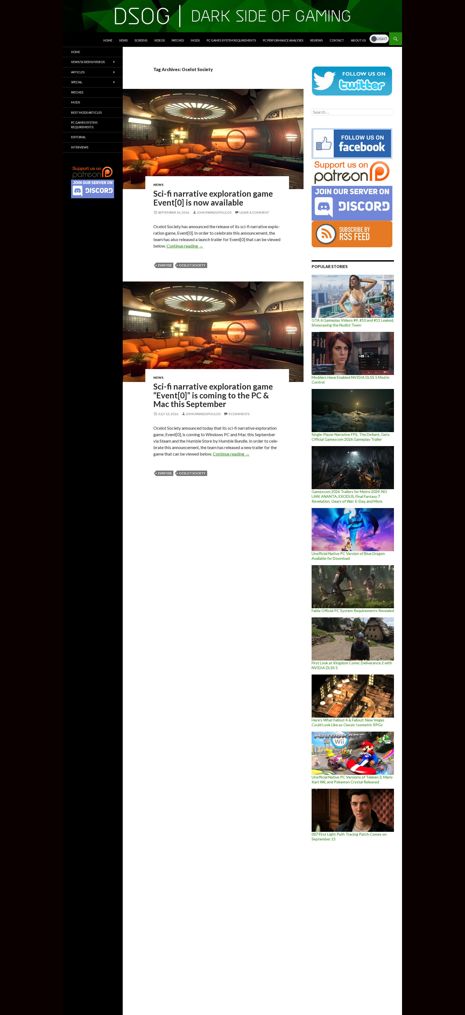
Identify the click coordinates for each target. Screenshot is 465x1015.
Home (107, 40)
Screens (141, 40)
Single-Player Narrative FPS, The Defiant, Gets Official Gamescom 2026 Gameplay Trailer (351, 437)
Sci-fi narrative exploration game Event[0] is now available (213, 198)
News (123, 40)
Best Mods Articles (86, 112)
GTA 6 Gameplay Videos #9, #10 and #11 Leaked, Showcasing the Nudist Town (353, 322)
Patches (178, 40)
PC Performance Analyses (283, 40)
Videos (159, 40)
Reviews (316, 40)
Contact (337, 40)
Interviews (79, 147)
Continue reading (185, 245)
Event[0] (164, 265)
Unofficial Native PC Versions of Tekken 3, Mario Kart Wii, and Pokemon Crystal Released (352, 779)
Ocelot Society (192, 265)
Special (76, 82)
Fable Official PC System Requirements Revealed (353, 610)
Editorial (78, 137)
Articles (77, 72)
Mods (195, 40)
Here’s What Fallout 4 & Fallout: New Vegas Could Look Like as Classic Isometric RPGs (348, 722)
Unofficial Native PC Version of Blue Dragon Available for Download (348, 556)
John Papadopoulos (214, 212)
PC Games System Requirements (231, 40)
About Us (358, 40)
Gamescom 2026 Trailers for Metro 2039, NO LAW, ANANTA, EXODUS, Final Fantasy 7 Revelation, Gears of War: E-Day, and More (349, 496)
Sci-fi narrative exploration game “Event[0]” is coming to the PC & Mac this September (213, 395)
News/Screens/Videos (88, 62)
